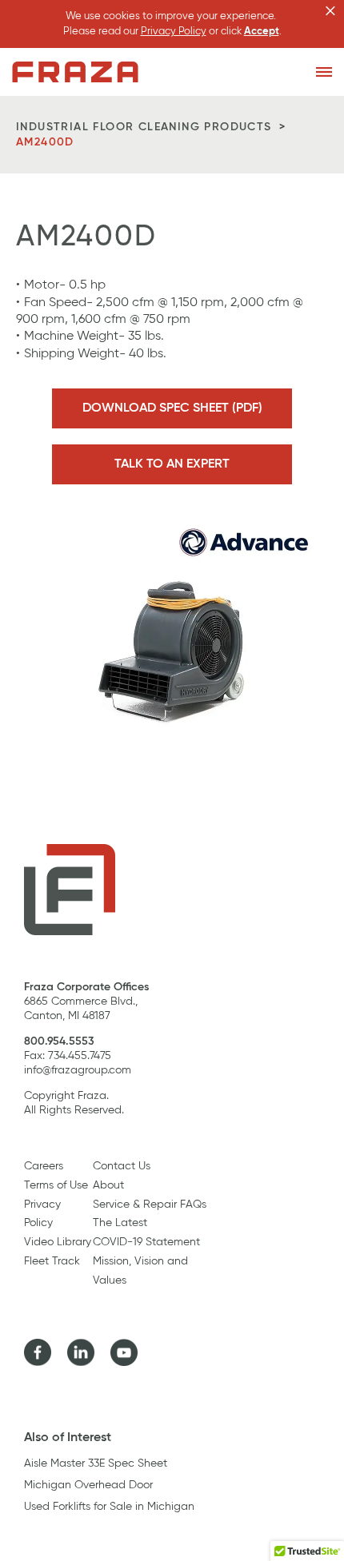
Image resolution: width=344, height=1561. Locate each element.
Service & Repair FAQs (149, 1204)
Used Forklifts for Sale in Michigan (109, 1506)
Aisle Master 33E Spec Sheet (95, 1463)
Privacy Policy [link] (173, 31)
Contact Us (121, 1166)
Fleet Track (52, 1261)
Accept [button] (261, 31)
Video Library (57, 1242)
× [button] (330, 11)
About (108, 1185)
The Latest (120, 1222)
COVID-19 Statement (146, 1242)
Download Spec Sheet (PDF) (172, 408)
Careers (43, 1166)
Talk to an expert (172, 464)
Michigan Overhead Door (88, 1485)
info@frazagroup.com (77, 1070)
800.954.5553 (59, 1041)
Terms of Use (56, 1185)
